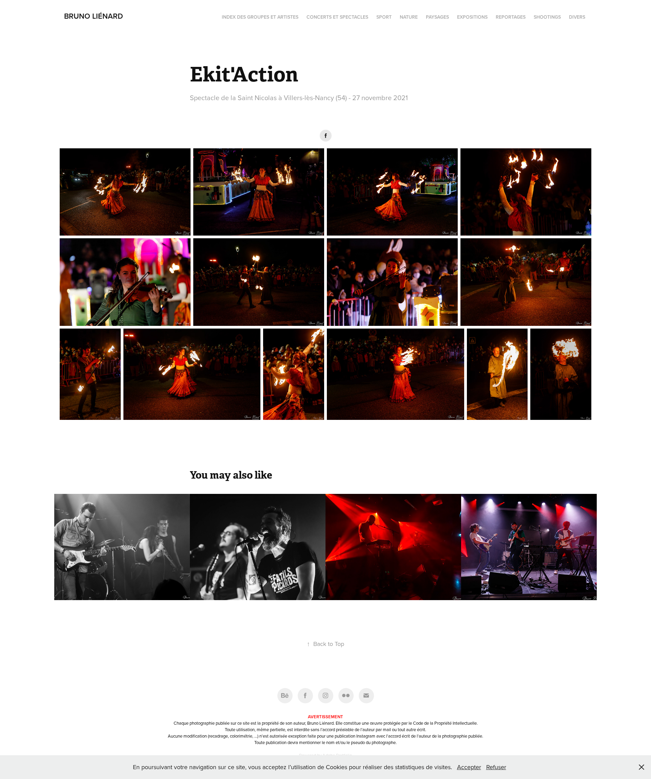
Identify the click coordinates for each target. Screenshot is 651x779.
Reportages (511, 17)
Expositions (472, 17)
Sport (384, 17)
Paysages (437, 17)
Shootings (547, 17)
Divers (577, 17)
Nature (409, 17)
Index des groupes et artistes (260, 17)
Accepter (469, 767)
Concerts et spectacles (337, 17)
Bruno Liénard (93, 16)
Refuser (496, 767)
